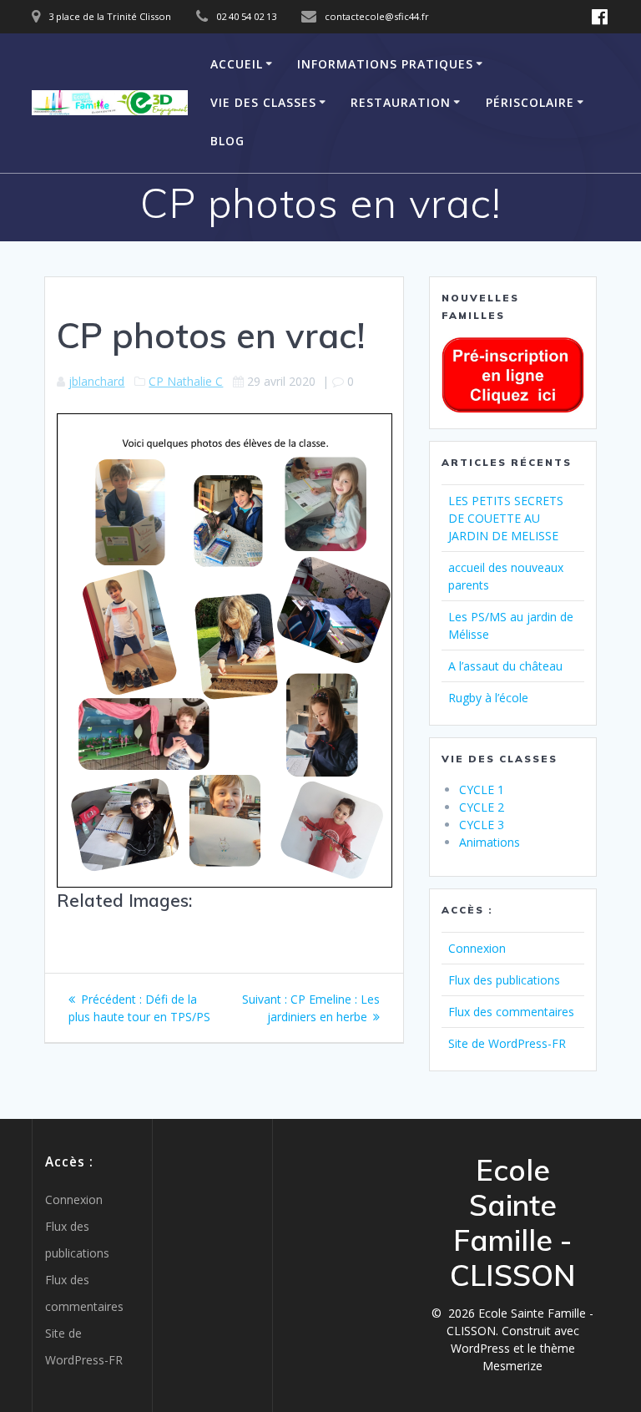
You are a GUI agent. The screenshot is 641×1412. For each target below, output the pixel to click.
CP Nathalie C (186, 381)
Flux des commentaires (511, 1012)
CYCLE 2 (481, 807)
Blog (227, 141)
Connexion (477, 948)
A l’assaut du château (505, 666)
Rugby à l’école (488, 698)
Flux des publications (504, 980)
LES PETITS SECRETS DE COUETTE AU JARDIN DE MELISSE (505, 518)
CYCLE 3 (481, 825)
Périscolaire (530, 102)
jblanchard (96, 381)
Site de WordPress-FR (507, 1043)
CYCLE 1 (481, 789)
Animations (489, 842)
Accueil (236, 64)
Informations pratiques (385, 64)
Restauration (401, 102)
